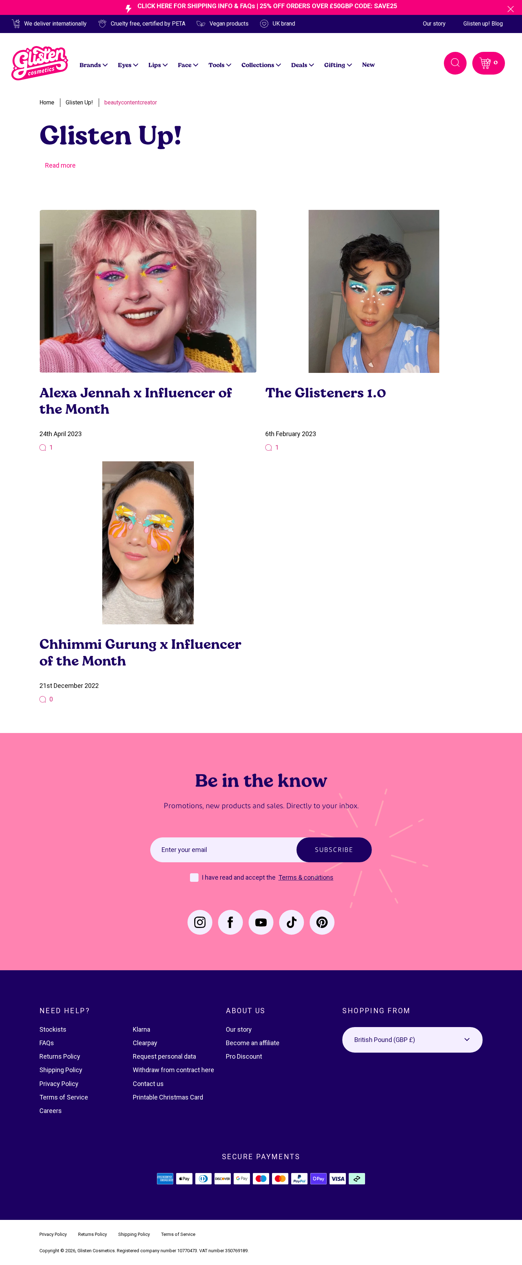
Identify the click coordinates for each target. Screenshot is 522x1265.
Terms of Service (63, 1097)
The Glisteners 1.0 (325, 392)
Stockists (52, 1029)
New (368, 64)
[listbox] (412, 1040)
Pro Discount (244, 1056)
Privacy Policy (58, 1083)
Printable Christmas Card (168, 1097)
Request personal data (164, 1056)
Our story (434, 23)
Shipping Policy (60, 1070)
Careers (50, 1110)
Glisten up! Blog (483, 23)
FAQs (46, 1043)
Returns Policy (59, 1056)
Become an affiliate (252, 1043)
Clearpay (145, 1043)
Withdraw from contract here (173, 1070)
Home (46, 102)
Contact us (148, 1083)
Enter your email (184, 849)
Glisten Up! (79, 102)
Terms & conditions (305, 877)
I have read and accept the (239, 877)
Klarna (141, 1029)
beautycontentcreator (130, 102)
